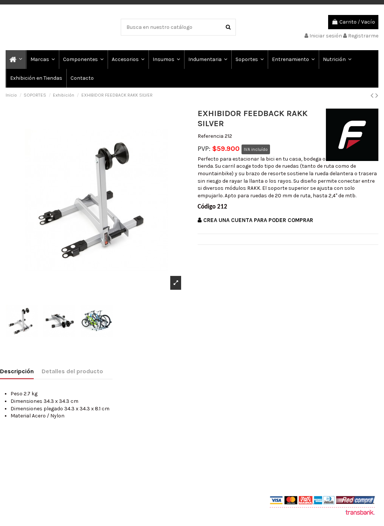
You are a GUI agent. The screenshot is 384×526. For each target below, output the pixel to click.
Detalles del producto (72, 371)
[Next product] (376, 95)
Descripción (17, 371)
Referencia (211, 136)
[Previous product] (372, 95)
